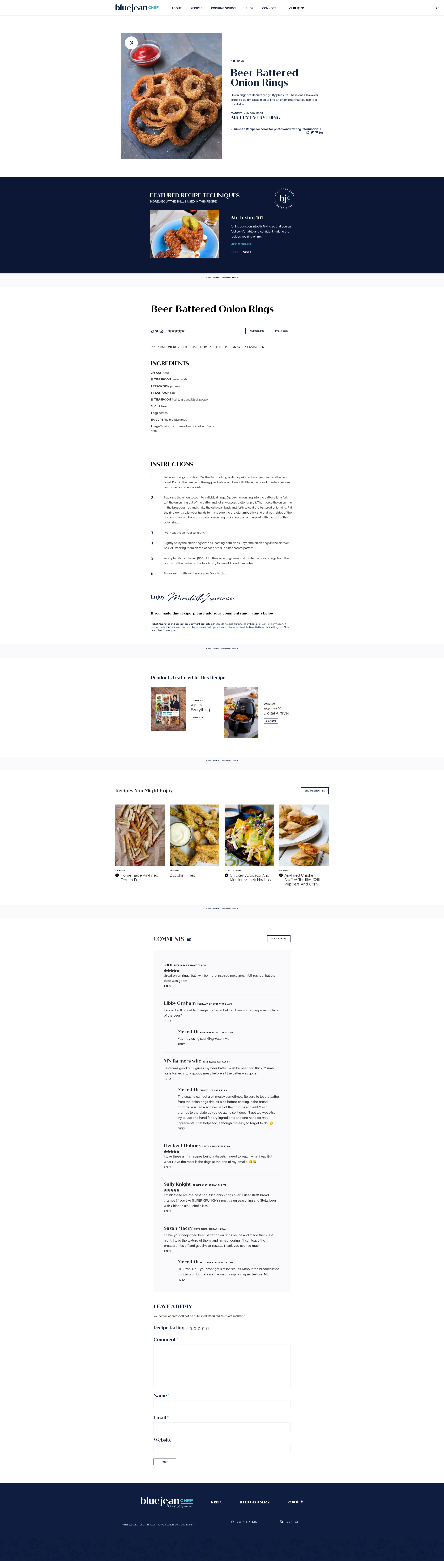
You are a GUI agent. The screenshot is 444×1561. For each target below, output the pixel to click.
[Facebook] (289, 1503)
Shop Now (198, 717)
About (177, 8)
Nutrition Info (257, 331)
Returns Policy (255, 1502)
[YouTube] (293, 1503)
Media (216, 1502)
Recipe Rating (169, 1328)
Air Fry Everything (200, 707)
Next (246, 251)
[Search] (437, 8)
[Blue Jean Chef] (137, 8)
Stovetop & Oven (233, 871)
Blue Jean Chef (137, 1525)
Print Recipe (282, 331)
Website (162, 1440)
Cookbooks (197, 701)
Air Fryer (237, 60)
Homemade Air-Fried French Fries (139, 877)
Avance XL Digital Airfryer (276, 711)
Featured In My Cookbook (255, 116)
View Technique (241, 244)
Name (161, 1396)
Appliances (269, 704)
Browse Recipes (315, 790)
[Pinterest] (301, 1503)
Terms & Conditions (168, 1525)
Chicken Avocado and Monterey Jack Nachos (250, 877)
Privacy (151, 1525)
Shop (249, 8)
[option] (222, 234)
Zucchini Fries (182, 875)
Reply (167, 986)
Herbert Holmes (182, 1145)
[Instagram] (297, 1503)
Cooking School (224, 8)
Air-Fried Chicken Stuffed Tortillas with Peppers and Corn (303, 879)
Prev (237, 251)
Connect (269, 8)
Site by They (187, 1525)
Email (161, 1418)
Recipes (196, 8)
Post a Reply (279, 938)
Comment (165, 1340)
